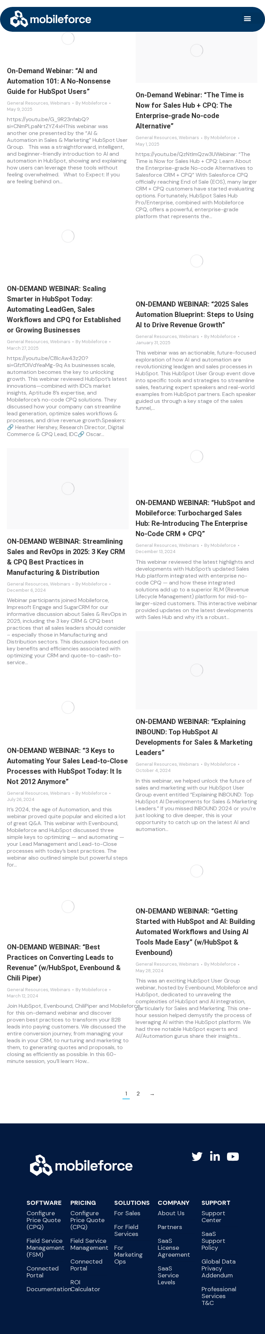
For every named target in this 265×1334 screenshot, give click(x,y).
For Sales (127, 1213)
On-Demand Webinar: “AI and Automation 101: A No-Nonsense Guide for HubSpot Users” (58, 81)
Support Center (213, 1216)
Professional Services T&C (219, 1296)
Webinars (60, 103)
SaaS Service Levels (168, 1275)
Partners (170, 1227)
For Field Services (126, 1230)
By (91, 103)
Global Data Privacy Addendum (219, 1268)
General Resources (27, 103)
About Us (171, 1213)
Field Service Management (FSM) (46, 1248)
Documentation (49, 1289)
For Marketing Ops (128, 1255)
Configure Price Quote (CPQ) (44, 1220)
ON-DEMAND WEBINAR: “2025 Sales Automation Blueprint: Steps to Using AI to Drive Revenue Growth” (195, 314)
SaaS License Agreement (174, 1248)
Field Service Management (89, 1244)
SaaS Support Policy (213, 1241)
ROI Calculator (85, 1285)
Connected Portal (43, 1271)
